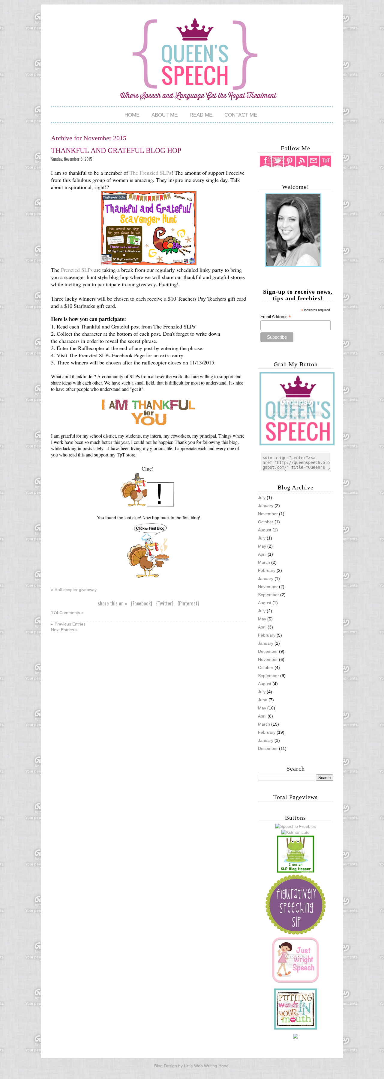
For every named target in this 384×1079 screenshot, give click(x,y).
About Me (165, 115)
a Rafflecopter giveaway (74, 589)
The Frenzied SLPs (150, 172)
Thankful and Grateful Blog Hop (116, 150)
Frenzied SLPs (77, 269)
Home (132, 115)
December (268, 748)
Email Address (275, 317)
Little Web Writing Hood (206, 1065)
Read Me (201, 115)
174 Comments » (67, 612)
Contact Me (240, 115)
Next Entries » (64, 629)
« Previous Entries (68, 624)
